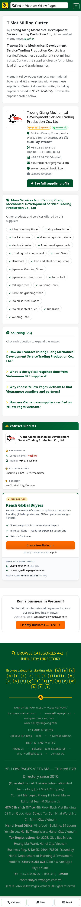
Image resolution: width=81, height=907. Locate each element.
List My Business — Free (40, 625)
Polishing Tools (48, 285)
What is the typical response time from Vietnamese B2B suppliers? (37, 374)
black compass (21, 237)
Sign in (53, 552)
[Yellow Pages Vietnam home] (5, 5)
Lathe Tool (58, 277)
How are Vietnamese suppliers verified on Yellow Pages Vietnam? (39, 404)
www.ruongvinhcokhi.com (48, 168)
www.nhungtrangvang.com (40, 723)
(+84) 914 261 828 (33, 862)
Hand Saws (61, 253)
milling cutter (20, 285)
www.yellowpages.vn (57, 713)
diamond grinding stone (55, 237)
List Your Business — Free (25, 736)
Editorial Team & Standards (49, 748)
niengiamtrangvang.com (39, 718)
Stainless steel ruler (24, 309)
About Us (18, 748)
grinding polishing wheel (28, 253)
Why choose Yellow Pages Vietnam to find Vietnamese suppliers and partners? (39, 389)
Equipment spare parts (55, 245)
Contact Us (57, 753)
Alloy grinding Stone (25, 229)
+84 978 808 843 (28, 460)
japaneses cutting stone (27, 277)
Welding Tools (21, 317)
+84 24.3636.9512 (19, 566)
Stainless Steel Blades (25, 301)
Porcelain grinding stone (27, 293)
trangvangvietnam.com (22, 713)
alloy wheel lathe (58, 229)
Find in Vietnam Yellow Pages (35, 6)
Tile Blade (53, 309)
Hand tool (18, 261)
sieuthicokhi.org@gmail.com (50, 163)
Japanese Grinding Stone (27, 269)
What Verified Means (29, 753)
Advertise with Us (60, 736)
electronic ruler (21, 245)
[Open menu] (76, 6)
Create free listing (39, 545)
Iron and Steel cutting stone (51, 261)
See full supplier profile (51, 183)
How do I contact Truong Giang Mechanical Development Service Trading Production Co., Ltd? (40, 356)
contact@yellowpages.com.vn (27, 570)
